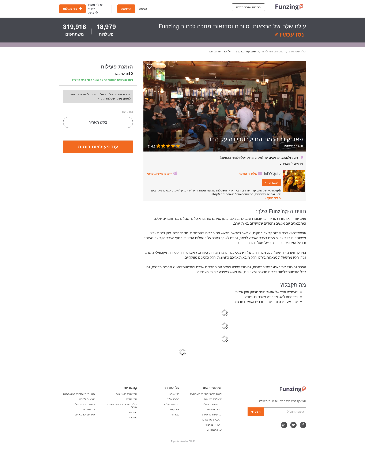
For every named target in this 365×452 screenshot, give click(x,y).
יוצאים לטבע (87, 399)
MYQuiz (272, 173)
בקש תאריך (98, 122)
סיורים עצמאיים (85, 414)
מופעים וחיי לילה (84, 404)
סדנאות (132, 417)
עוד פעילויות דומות (98, 146)
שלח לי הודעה (248, 173)
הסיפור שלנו (171, 404)
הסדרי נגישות (213, 424)
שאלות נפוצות (213, 399)
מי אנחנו (174, 394)
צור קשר (174, 409)
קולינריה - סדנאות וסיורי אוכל (122, 406)
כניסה (143, 8)
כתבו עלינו (172, 399)
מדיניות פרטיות (212, 414)
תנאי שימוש (214, 409)
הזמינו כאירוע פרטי (160, 173)
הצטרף (255, 411)
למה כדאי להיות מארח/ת (206, 394)
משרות (175, 414)
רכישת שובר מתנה (248, 7)
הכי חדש (131, 399)
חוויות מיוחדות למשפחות (79, 394)
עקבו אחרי (271, 182)
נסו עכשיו (291, 34)
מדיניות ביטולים (212, 404)
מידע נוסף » (273, 198)
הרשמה (126, 8)
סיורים (133, 412)
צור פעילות (70, 8)
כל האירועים (87, 409)
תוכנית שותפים (212, 419)
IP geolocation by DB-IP (182, 441)
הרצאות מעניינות (126, 394)
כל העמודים (214, 429)
